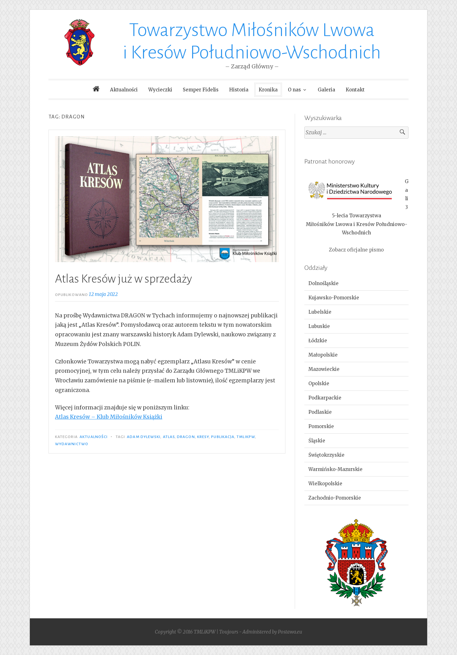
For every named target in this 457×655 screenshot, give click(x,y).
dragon (186, 437)
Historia (238, 90)
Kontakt (355, 90)
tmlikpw (246, 437)
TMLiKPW (204, 632)
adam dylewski (143, 437)
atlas (169, 437)
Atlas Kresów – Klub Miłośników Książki (108, 416)
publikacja (222, 437)
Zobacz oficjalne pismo (356, 250)
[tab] (356, 283)
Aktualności (124, 90)
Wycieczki (160, 90)
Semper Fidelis (201, 90)
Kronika (268, 90)
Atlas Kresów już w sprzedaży (123, 279)
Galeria (326, 90)
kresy (203, 437)
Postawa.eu (290, 632)
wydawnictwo (71, 444)
